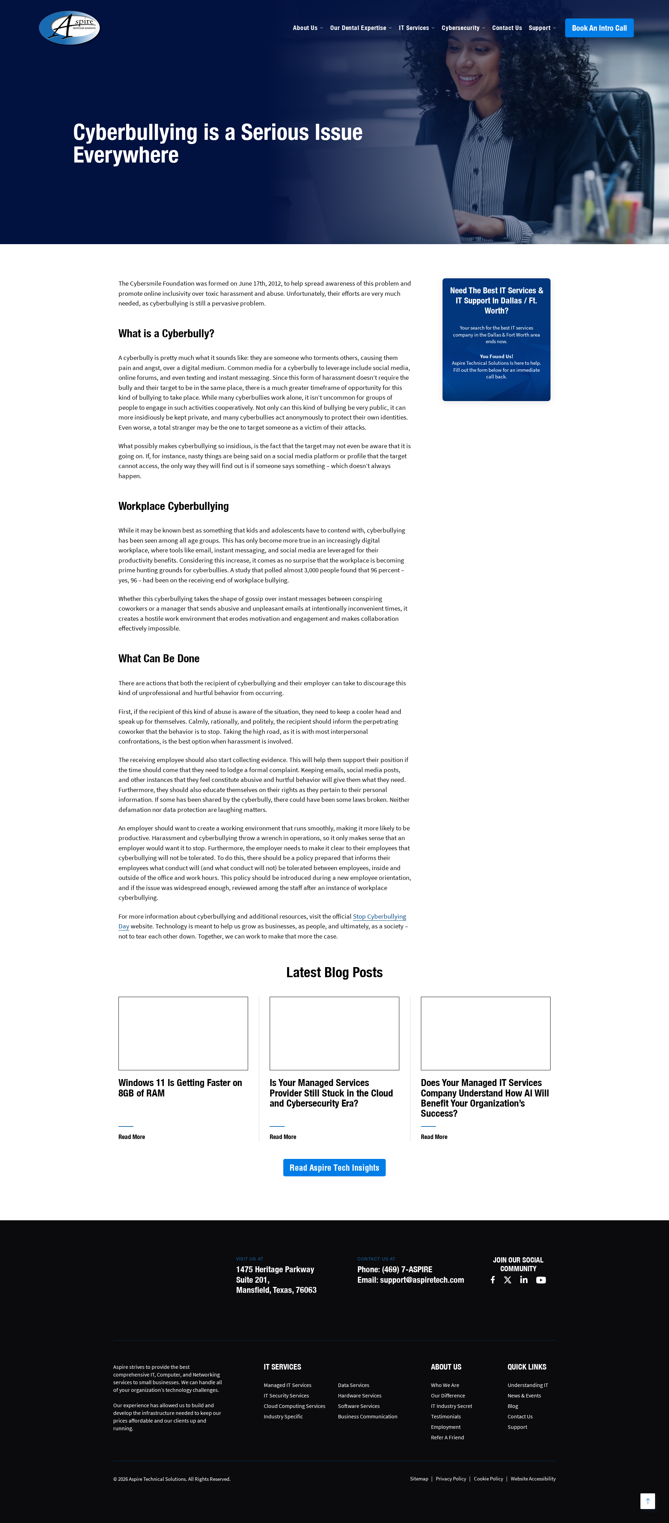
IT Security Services (286, 1395)
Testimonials (446, 1416)
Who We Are (445, 1384)
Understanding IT (528, 1384)
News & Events (524, 1395)
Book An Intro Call (599, 27)
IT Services (414, 27)
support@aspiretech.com (422, 1279)
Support (540, 27)
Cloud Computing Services (294, 1405)
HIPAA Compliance (357, 112)
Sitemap (419, 1478)
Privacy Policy (451, 1478)
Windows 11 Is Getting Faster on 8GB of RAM (180, 1087)
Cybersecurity (461, 27)
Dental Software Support (366, 97)
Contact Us (507, 27)
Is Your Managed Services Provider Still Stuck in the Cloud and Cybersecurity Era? (331, 1093)
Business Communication (368, 1416)
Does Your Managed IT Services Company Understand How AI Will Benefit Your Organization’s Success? (485, 1097)
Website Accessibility (533, 1478)
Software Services (359, 1405)
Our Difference (448, 1395)
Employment (446, 1426)
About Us (305, 27)
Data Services (353, 1384)
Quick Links (527, 1366)
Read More (131, 1136)
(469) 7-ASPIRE (407, 1269)
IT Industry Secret (451, 1405)
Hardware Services (360, 1395)
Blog (513, 1405)
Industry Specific (283, 1416)
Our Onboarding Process (457, 82)
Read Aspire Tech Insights (334, 1167)
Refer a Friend (447, 1437)
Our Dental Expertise (358, 27)
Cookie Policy (488, 1478)
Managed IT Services (360, 82)
